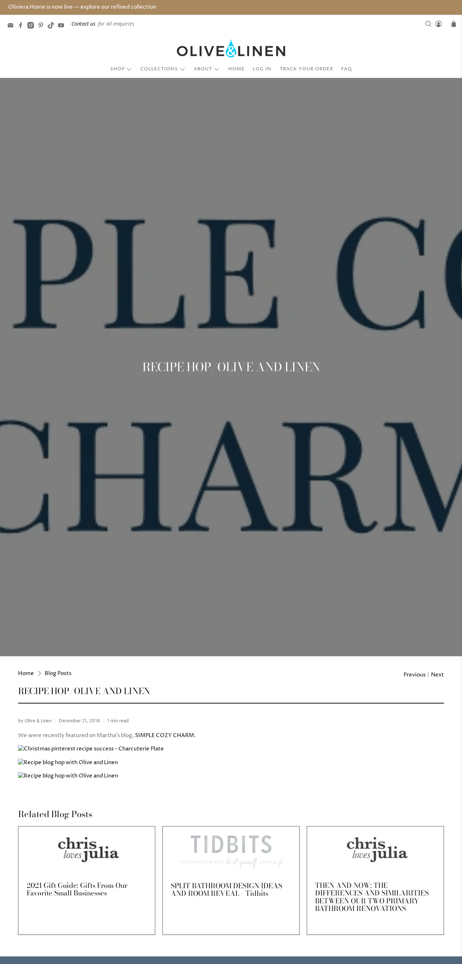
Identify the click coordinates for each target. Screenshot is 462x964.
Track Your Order (306, 69)
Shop (117, 69)
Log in (262, 69)
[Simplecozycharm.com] (91, 749)
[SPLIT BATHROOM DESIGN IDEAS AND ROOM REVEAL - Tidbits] (231, 850)
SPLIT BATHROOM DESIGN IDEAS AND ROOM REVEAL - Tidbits (226, 889)
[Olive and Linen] (231, 48)
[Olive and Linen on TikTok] (53, 26)
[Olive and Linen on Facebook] (22, 26)
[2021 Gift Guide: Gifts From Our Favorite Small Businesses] (86, 850)
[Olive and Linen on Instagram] (32, 26)
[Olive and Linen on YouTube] (63, 26)
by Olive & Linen (35, 721)
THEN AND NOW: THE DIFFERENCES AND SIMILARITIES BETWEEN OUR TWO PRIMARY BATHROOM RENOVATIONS (372, 897)
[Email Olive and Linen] (12, 26)
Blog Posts (58, 673)
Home (236, 69)
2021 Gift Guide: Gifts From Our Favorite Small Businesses (77, 889)
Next (437, 675)
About (203, 69)
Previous (415, 675)
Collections (159, 69)
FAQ (346, 69)
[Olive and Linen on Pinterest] (43, 26)
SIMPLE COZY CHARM (164, 735)
